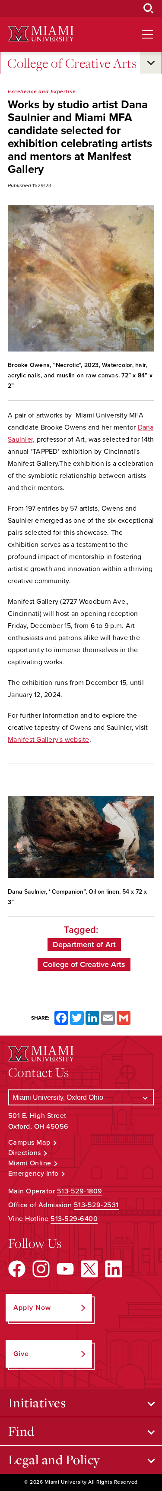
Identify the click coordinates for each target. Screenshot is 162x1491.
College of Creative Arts (72, 63)
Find (21, 1431)
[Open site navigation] (147, 34)
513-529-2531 (96, 1205)
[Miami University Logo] (41, 34)
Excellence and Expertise (42, 91)
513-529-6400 (74, 1219)
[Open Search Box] (148, 8)
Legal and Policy (54, 1459)
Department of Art (84, 944)
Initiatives (37, 1402)
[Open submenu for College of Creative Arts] (151, 63)
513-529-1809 (79, 1191)
